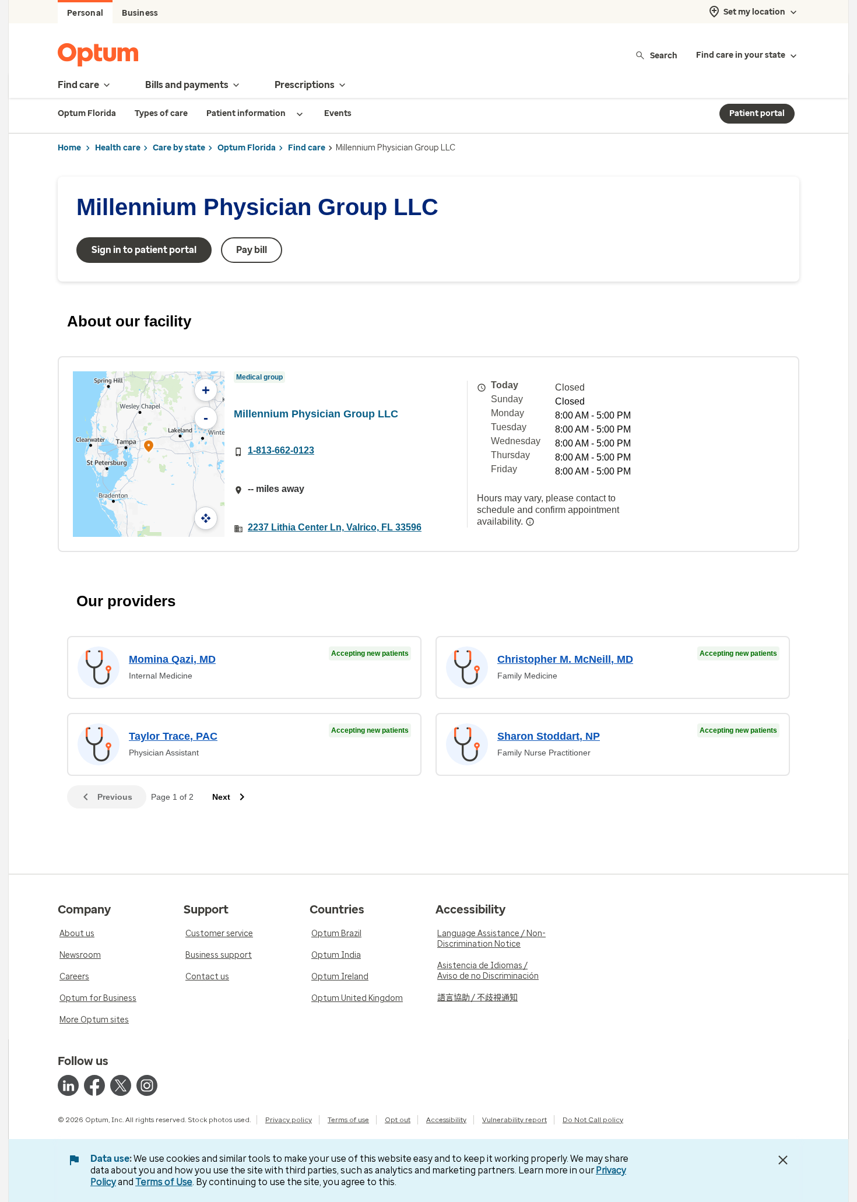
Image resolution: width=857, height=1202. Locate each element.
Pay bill (251, 249)
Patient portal (757, 113)
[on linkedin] (68, 1085)
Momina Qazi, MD (172, 659)
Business (140, 13)
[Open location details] (148, 447)
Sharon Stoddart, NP (548, 736)
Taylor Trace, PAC (173, 736)
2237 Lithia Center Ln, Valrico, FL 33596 (335, 527)
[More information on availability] (530, 521)
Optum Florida (246, 148)
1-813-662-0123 (281, 450)
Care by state (179, 148)
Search (663, 55)
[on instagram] (146, 1085)
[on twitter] (120, 1085)
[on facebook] (94, 1085)
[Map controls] (205, 518)
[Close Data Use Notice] (783, 1160)
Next (221, 797)
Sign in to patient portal (144, 249)
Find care (306, 148)
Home (69, 148)
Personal (85, 13)
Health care (118, 148)
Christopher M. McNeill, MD (565, 659)
